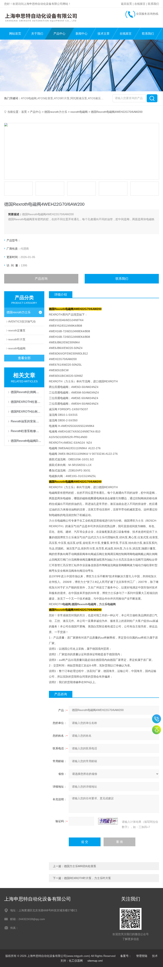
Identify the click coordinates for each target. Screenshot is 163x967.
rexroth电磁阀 (79, 111)
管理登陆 (141, 955)
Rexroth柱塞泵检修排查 (26, 431)
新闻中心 (81, 33)
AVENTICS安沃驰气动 (22, 321)
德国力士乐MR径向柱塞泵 (80, 866)
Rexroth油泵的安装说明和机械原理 (26, 421)
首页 (24, 111)
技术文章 (104, 33)
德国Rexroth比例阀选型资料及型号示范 (26, 392)
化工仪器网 (76, 960)
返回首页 (126, 3)
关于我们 (37, 33)
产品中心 (59, 33)
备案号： (125, 955)
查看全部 (24, 358)
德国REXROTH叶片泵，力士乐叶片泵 (87, 878)
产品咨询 (41, 278)
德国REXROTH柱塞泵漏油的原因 (26, 401)
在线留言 (140, 3)
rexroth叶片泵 (16, 339)
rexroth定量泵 (16, 330)
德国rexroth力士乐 (55, 111)
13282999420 (156, 718)
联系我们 (153, 3)
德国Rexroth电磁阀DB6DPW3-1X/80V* (26, 440)
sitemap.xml (95, 960)
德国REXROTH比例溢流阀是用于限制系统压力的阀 (26, 411)
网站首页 (15, 33)
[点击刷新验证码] (108, 821)
